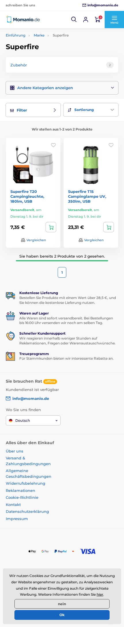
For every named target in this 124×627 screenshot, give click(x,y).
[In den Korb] (51, 227)
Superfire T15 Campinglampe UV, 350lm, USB (87, 196)
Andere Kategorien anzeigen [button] (45, 87)
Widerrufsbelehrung (25, 483)
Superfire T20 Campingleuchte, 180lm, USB (27, 196)
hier (100, 594)
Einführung (15, 35)
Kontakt (13, 504)
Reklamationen (20, 490)
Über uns (14, 451)
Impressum (17, 518)
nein (62, 604)
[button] (74, 19)
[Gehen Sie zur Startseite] (23, 20)
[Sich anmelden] (85, 19)
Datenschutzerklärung (27, 511)
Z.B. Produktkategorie (40, 36)
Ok (62, 615)
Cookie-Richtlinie (22, 497)
